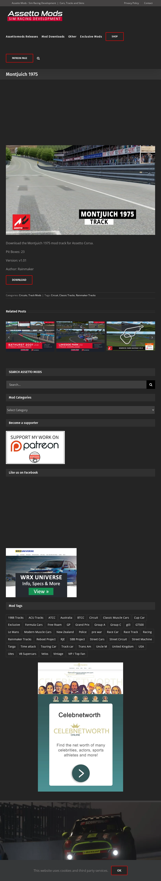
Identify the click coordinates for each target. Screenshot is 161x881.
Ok (119, 870)
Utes (11, 654)
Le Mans (13, 632)
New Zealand (65, 632)
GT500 (139, 625)
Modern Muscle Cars (37, 632)
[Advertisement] (80, 108)
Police (83, 632)
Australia (66, 617)
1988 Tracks (16, 617)
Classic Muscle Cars (116, 617)
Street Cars (97, 639)
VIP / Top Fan (76, 654)
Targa (12, 646)
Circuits (23, 295)
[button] (38, 58)
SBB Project (77, 639)
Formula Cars (34, 625)
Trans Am (85, 646)
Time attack (28, 646)
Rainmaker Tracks (86, 295)
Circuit (54, 295)
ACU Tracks (36, 617)
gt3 (128, 625)
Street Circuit (118, 639)
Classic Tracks (67, 295)
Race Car (113, 632)
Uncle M (101, 646)
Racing (147, 632)
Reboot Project (46, 639)
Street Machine (142, 639)
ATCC (51, 617)
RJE (63, 639)
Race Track (131, 632)
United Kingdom (123, 646)
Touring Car (48, 646)
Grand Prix (82, 625)
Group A (99, 625)
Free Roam (55, 625)
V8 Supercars (27, 654)
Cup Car (139, 617)
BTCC (80, 617)
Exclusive (14, 625)
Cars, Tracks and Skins (72, 3)
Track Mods (34, 295)
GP (68, 625)
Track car (67, 646)
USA (141, 646)
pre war (97, 632)
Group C (115, 625)
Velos (44, 654)
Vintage (58, 654)
